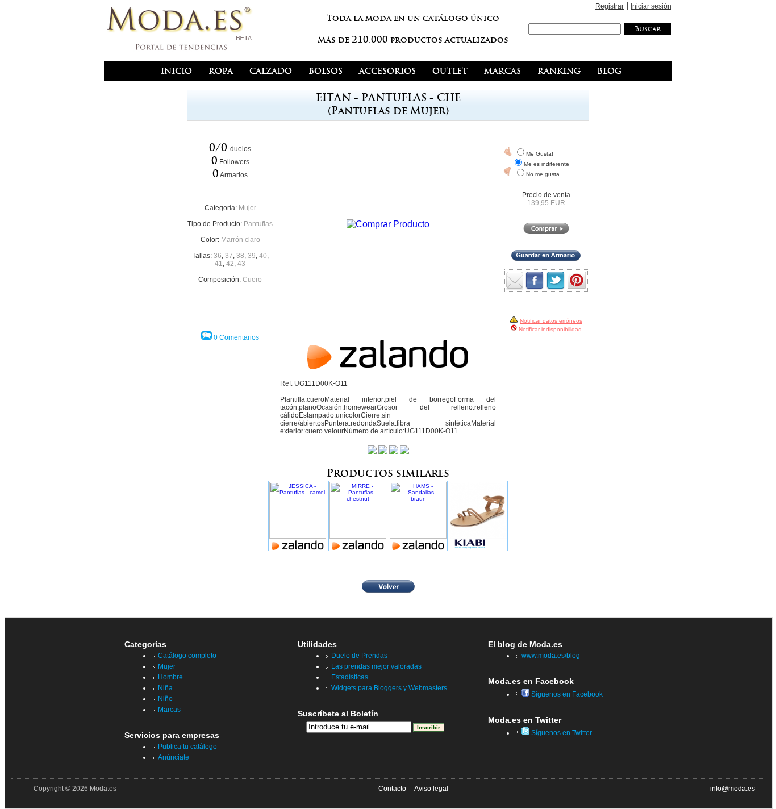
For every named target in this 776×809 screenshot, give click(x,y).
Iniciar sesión (651, 6)
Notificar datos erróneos (551, 321)
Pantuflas (258, 224)
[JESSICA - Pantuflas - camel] (297, 516)
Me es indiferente (546, 164)
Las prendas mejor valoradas (376, 666)
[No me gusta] (507, 171)
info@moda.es (732, 789)
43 (241, 264)
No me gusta (543, 174)
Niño (165, 699)
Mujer (247, 208)
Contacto (392, 789)
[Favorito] (507, 151)
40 (263, 256)
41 (219, 264)
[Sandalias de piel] (478, 516)
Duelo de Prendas (359, 656)
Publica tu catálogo (187, 746)
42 (230, 264)
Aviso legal (431, 789)
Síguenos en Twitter (560, 733)
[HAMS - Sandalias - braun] (418, 516)
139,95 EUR (546, 203)
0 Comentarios (236, 337)
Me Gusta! (539, 154)
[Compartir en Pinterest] (577, 286)
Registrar (609, 6)
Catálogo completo (187, 656)
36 (218, 256)
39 (252, 256)
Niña (165, 688)
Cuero (252, 279)
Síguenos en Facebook (566, 694)
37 (229, 256)
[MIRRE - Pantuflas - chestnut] (357, 516)
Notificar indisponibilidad (550, 329)
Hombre (170, 677)
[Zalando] (388, 366)
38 (240, 256)
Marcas (169, 710)
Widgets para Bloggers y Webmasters (389, 688)
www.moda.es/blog (550, 656)
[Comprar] (546, 232)
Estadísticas (349, 677)
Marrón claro (240, 240)
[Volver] (388, 591)
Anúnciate (173, 757)
